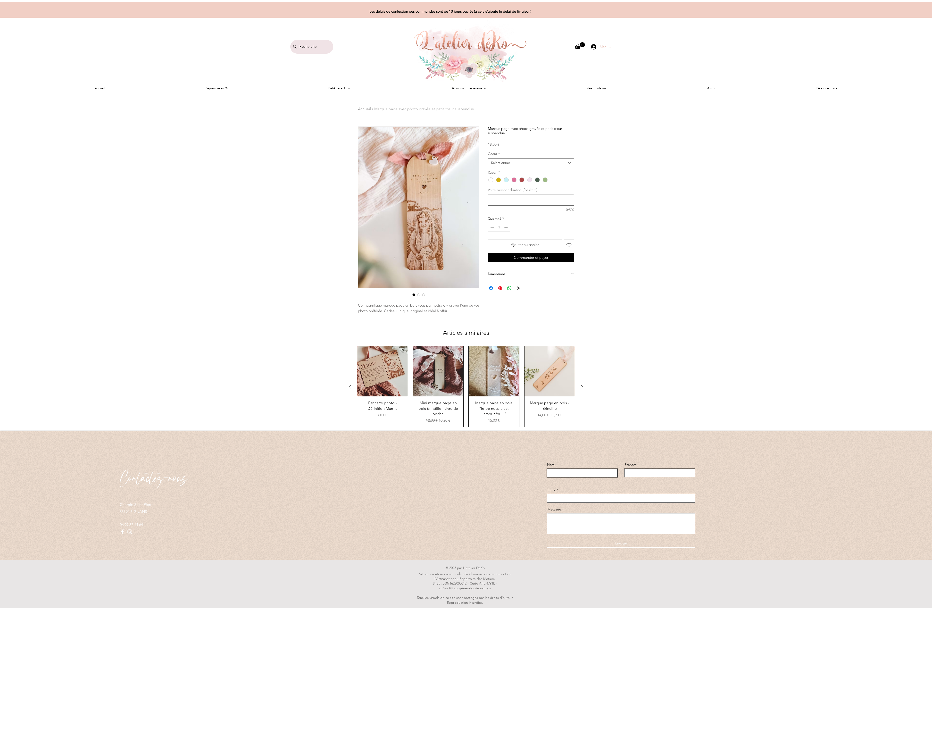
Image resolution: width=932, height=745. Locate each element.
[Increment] (506, 227)
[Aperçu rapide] (382, 371)
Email (552, 490)
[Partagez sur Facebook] (491, 288)
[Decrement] (492, 227)
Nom (551, 464)
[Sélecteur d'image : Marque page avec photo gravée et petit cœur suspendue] (413, 294)
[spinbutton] (499, 227)
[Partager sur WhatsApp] (509, 288)
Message (554, 509)
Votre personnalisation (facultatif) (512, 190)
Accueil (364, 109)
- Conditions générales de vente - (465, 588)
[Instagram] (130, 532)
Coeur (494, 153)
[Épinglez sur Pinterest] (500, 288)
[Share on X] (519, 288)
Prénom (631, 464)
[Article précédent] (350, 387)
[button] (580, 45)
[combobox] (531, 162)
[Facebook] (122, 532)
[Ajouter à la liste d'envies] (569, 245)
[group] (466, 387)
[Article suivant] (582, 387)
